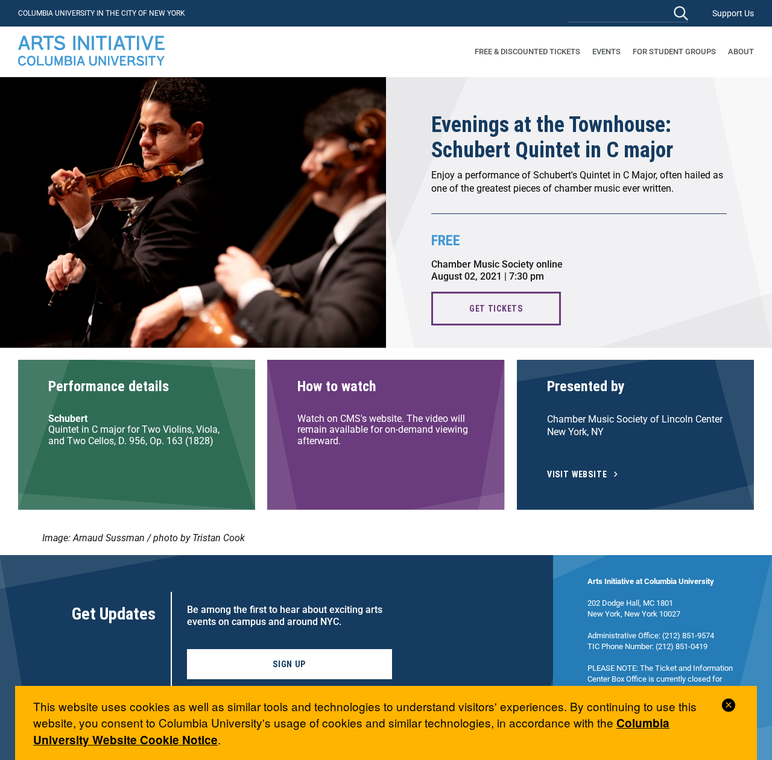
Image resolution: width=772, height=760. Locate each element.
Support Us (733, 13)
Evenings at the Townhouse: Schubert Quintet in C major (552, 137)
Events (606, 51)
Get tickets (496, 308)
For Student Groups (674, 51)
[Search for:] (628, 13)
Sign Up (289, 664)
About (741, 51)
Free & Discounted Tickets (527, 51)
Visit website (577, 474)
